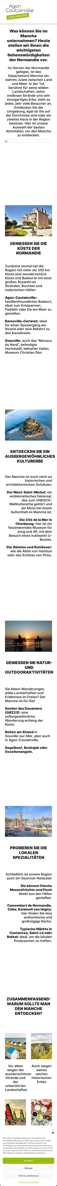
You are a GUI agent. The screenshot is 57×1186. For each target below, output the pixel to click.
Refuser (29, 1168)
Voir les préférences (28, 1175)
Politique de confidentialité (28, 1182)
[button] (52, 1132)
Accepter (28, 1160)
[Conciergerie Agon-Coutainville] (19, 12)
